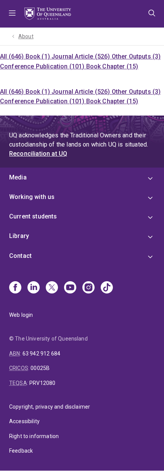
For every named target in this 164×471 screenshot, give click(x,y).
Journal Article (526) (81, 56)
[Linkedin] (33, 288)
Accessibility (24, 421)
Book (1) (38, 56)
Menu (12, 14)
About (26, 36)
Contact (20, 255)
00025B (40, 368)
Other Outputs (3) (136, 56)
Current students (33, 216)
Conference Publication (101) (43, 66)
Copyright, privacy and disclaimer (49, 407)
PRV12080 (42, 383)
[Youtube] (70, 288)
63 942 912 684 (41, 353)
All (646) (13, 56)
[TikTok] (107, 288)
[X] (52, 288)
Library (19, 236)
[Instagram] (88, 288)
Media (18, 177)
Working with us (32, 196)
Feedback (21, 451)
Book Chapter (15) (112, 66)
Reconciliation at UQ (38, 153)
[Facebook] (15, 288)
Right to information (34, 436)
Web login (21, 315)
